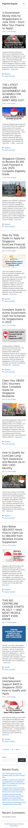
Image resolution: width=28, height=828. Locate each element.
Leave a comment (9, 76)
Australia (7, 667)
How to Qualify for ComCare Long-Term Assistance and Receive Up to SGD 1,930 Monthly (13, 460)
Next (18, 749)
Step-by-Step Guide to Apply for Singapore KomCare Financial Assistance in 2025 (14, 241)
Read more (14, 69)
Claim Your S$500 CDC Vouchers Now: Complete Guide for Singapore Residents (13, 388)
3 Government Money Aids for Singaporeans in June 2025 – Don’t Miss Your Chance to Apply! (13, 20)
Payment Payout (9, 4)
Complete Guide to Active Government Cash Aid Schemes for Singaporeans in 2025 (14, 316)
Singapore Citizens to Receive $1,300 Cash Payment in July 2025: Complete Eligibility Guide (14, 166)
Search (4, 757)
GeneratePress (14, 825)
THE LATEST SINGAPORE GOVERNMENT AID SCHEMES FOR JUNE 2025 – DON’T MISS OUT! (14, 92)
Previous (5, 749)
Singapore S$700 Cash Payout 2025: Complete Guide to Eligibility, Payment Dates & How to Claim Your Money (13, 789)
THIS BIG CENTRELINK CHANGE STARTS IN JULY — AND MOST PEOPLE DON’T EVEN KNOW (13, 610)
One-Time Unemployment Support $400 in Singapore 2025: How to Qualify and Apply (14, 685)
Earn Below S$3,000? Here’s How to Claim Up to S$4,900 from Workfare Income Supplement (12, 534)
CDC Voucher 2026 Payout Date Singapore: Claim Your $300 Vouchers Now (13, 775)
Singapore (7, 74)
